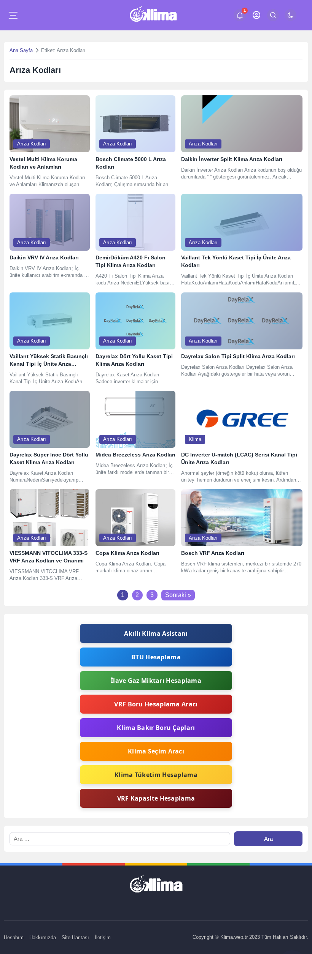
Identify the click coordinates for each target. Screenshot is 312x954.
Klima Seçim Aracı (156, 751)
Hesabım (14, 937)
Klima (195, 439)
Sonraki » (178, 595)
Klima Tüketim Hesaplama (156, 775)
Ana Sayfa (21, 50)
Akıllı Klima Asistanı (156, 633)
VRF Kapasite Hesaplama (156, 798)
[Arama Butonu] (273, 15)
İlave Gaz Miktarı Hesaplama (156, 680)
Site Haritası (75, 937)
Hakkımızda (42, 937)
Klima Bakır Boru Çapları (156, 727)
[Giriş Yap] (256, 15)
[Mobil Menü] (13, 15)
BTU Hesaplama (156, 657)
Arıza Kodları (31, 144)
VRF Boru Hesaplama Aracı (155, 704)
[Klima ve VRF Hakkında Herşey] (153, 15)
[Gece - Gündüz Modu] (290, 19)
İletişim (103, 937)
